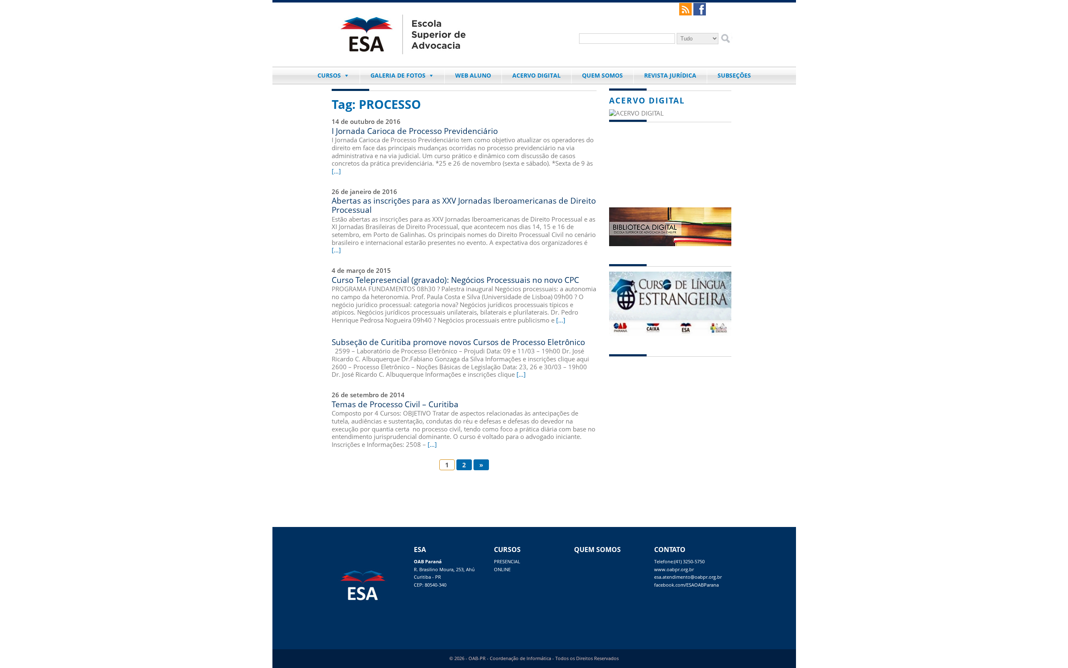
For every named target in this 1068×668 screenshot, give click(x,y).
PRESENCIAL (507, 562)
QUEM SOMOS (602, 75)
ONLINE (502, 569)
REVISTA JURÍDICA (670, 75)
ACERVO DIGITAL (536, 75)
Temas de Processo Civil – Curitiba (395, 404)
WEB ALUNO (473, 75)
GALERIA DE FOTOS (398, 75)
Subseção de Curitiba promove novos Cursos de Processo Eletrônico (458, 342)
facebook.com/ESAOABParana (686, 585)
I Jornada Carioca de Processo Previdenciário (415, 131)
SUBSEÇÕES (734, 75)
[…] (336, 171)
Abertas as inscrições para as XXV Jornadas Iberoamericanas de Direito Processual (464, 205)
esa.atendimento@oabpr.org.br (688, 577)
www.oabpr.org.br (674, 569)
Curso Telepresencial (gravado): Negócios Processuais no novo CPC (455, 280)
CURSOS (329, 75)
